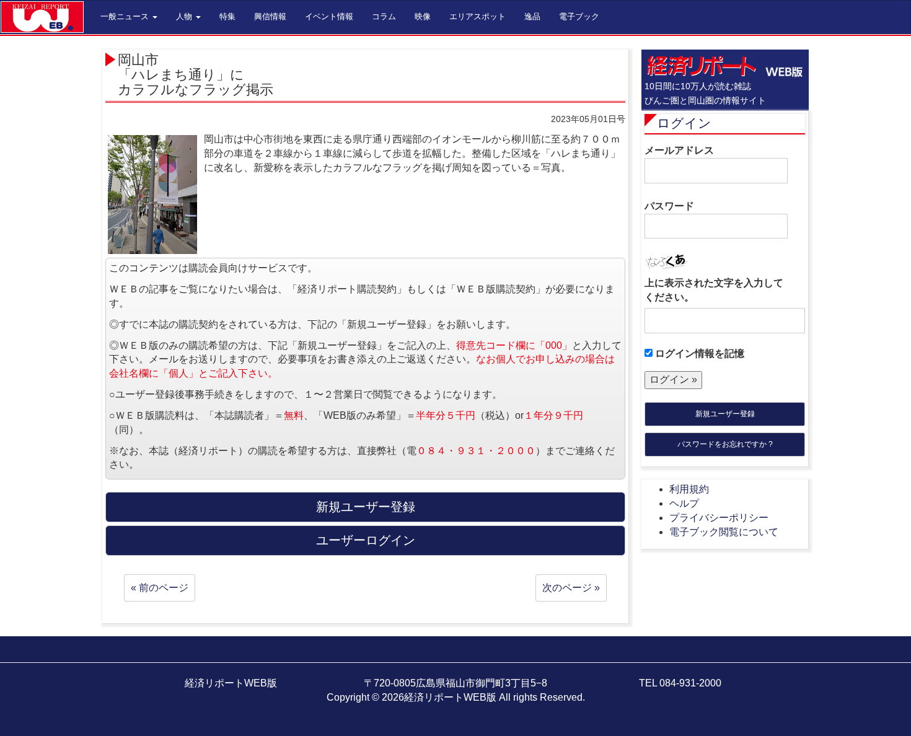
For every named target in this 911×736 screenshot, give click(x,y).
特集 (227, 16)
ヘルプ (684, 503)
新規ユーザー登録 (725, 414)
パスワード (669, 206)
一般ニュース (125, 16)
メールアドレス (679, 150)
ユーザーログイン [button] (365, 540)
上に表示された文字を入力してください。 (714, 290)
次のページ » (571, 587)
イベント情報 (329, 16)
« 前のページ (159, 587)
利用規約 (689, 489)
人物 (185, 16)
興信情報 (270, 16)
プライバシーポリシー (718, 517)
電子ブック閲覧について (723, 532)
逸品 (532, 16)
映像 (423, 16)
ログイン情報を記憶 (698, 353)
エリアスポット (477, 16)
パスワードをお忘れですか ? (725, 444)
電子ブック (579, 16)
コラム (384, 16)
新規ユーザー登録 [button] (365, 507)
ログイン (684, 123)
